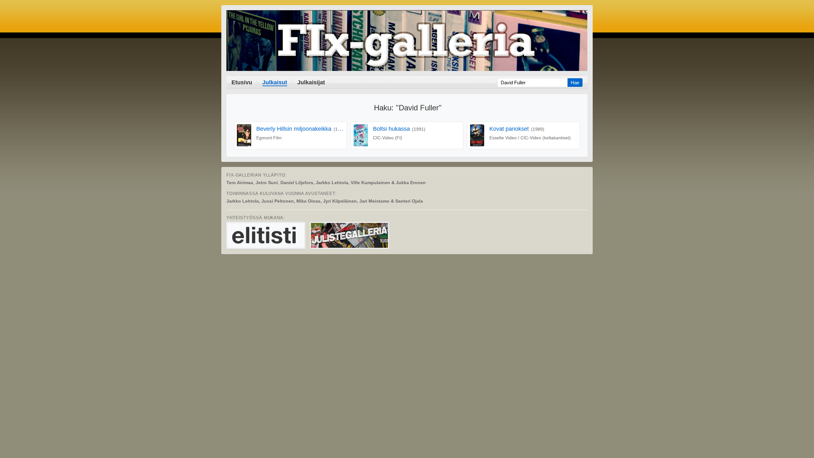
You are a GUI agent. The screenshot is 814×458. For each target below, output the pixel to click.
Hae (575, 82)
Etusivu (241, 82)
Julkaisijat (311, 82)
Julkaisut (274, 82)
